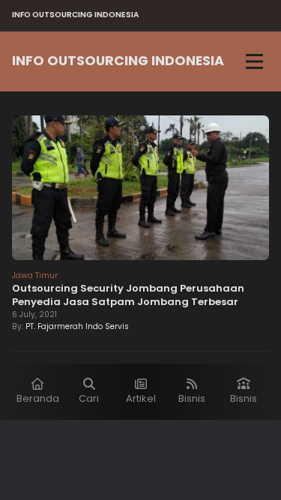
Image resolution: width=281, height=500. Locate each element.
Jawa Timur (35, 275)
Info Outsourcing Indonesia (118, 61)
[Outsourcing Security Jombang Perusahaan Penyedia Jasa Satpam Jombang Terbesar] (140, 189)
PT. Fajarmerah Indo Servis (77, 326)
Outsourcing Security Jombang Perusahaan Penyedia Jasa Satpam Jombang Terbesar (128, 295)
